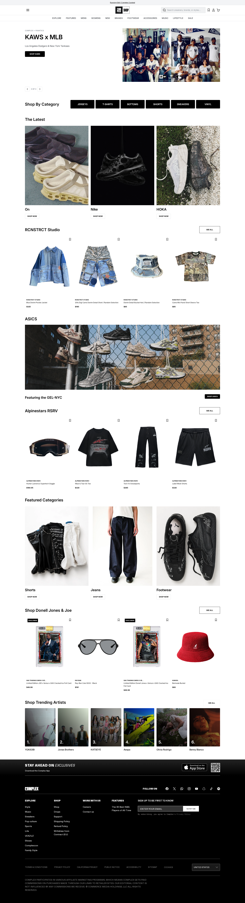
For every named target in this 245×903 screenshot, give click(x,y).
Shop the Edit (36, 54)
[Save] (70, 239)
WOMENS (96, 18)
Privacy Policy (183, 814)
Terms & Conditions (36, 867)
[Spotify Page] (218, 788)
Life (27, 830)
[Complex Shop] (122, 10)
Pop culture (31, 821)
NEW (107, 18)
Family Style (31, 850)
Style (27, 806)
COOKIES (168, 867)
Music (28, 811)
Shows (28, 840)
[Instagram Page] (189, 788)
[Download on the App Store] (194, 768)
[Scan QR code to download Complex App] (215, 767)
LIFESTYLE (178, 18)
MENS (83, 18)
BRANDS (119, 18)
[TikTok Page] (211, 788)
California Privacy (87, 867)
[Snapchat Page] (203, 788)
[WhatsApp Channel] (181, 788)
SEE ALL (209, 230)
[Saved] (208, 10)
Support (58, 816)
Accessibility (133, 867)
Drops (57, 811)
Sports (28, 826)
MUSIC (165, 18)
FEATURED (71, 18)
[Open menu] (28, 10)
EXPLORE (56, 18)
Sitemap (152, 867)
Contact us (88, 811)
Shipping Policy (62, 821)
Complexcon (31, 845)
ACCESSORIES (150, 18)
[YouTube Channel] (196, 788)
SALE (190, 18)
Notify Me (191, 809)
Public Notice (112, 867)
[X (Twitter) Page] (174, 788)
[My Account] (213, 10)
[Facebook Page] (167, 788)
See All (211, 703)
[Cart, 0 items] (218, 10)
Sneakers (29, 816)
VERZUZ (29, 835)
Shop (56, 806)
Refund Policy (61, 826)
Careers (87, 806)
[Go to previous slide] (27, 89)
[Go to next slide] (39, 89)
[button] (122, 53)
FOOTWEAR (133, 18)
